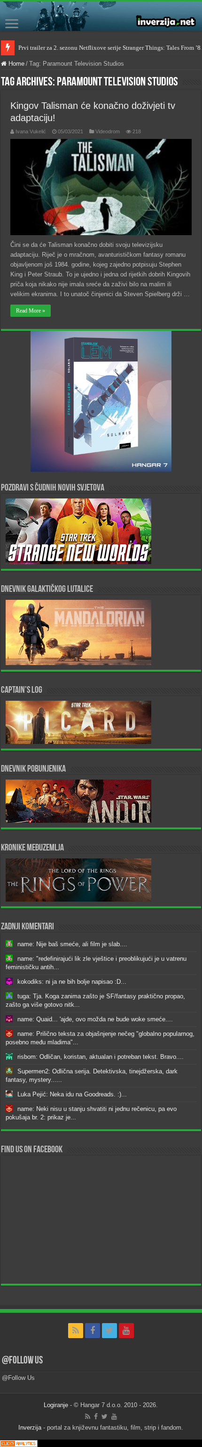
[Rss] (75, 1330)
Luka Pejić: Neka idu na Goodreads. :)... (72, 1094)
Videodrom (107, 131)
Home (15, 63)
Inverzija (29, 1427)
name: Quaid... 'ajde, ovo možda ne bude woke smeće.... (95, 1019)
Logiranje (56, 1405)
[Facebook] (92, 1330)
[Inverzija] (101, 16)
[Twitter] (109, 1330)
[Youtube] (126, 1330)
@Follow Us (22, 1360)
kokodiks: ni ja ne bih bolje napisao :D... (71, 981)
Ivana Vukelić (31, 131)
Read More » (30, 310)
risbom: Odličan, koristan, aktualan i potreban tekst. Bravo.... (100, 1056)
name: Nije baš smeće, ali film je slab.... (72, 944)
